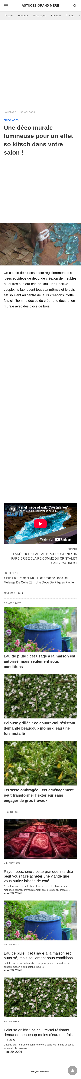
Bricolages (39, 15)
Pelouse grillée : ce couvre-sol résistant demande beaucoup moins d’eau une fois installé (39, 728)
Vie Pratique (12, 863)
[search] (75, 6)
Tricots (70, 15)
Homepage (10, 112)
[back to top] (72, 1070)
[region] (40, 187)
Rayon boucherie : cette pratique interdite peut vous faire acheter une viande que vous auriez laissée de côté (38, 876)
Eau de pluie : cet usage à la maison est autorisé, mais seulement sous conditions (39, 661)
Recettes (56, 15)
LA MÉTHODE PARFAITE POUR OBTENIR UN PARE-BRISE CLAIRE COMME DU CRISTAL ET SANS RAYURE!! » (44, 558)
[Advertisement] (40, 64)
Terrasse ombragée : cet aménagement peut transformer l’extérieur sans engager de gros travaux (39, 795)
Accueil (9, 15)
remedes (23, 15)
